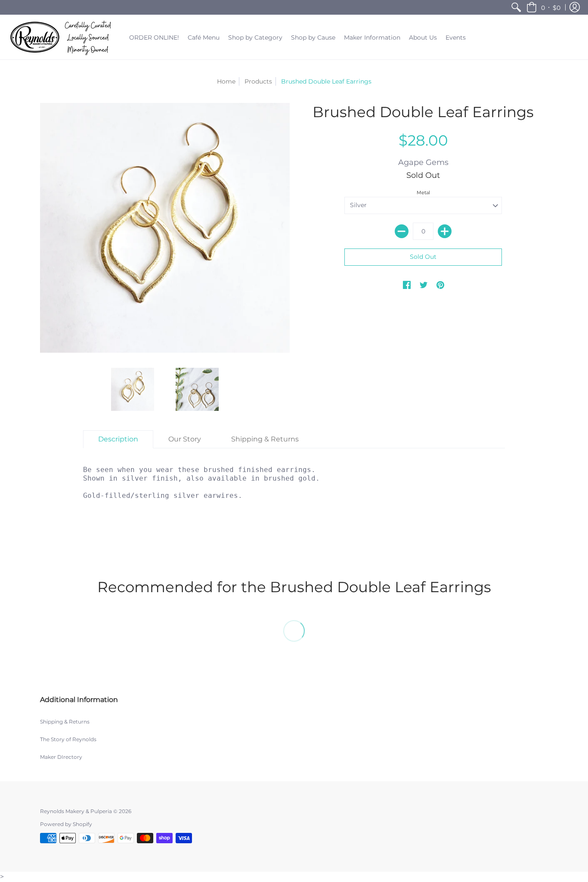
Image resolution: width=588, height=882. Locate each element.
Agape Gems (423, 162)
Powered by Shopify (66, 824)
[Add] (445, 231)
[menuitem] (516, 7)
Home (226, 81)
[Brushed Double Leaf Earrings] (133, 389)
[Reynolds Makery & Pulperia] (62, 37)
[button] (543, 7)
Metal (423, 192)
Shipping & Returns (65, 721)
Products (258, 81)
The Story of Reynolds (68, 739)
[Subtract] (402, 231)
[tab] (118, 439)
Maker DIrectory (61, 757)
